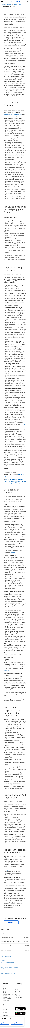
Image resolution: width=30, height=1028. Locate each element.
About (4, 986)
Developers (17, 989)
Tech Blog (17, 995)
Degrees (5, 995)
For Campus (6, 1000)
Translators (17, 992)
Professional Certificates (9, 994)
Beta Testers (18, 991)
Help (4, 1014)
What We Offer (6, 988)
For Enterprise (6, 997)
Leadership (6, 989)
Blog (16, 994)
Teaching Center (19, 997)
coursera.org (7, 114)
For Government (7, 998)
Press (4, 1008)
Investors (5, 1009)
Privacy (5, 1012)
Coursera (6, 670)
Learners (17, 986)
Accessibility (6, 1015)
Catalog (5, 992)
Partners (17, 988)
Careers (5, 991)
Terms (4, 1011)
